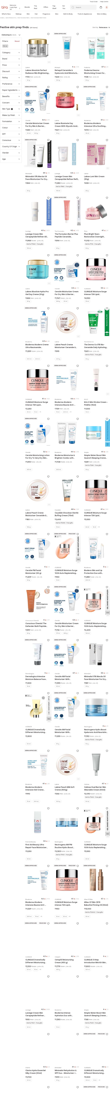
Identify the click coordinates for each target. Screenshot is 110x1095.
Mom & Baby (101, 14)
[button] (21, 14)
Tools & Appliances (85, 14)
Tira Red (35, 7)
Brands (27, 7)
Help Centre (104, 1)
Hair (36, 14)
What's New (6, 14)
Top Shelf (54, 7)
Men (56, 14)
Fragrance (46, 14)
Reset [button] (17, 41)
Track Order (94, 1)
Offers (46, 7)
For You (64, 7)
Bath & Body (68, 14)
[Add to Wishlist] (48, 34)
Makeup (18, 14)
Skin (28, 14)
